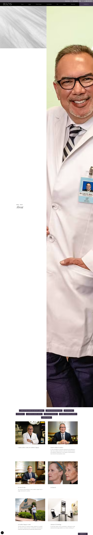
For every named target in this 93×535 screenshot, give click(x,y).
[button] (2, 532)
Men (57, 4)
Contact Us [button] (83, 534)
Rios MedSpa (49, 4)
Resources (73, 4)
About (30, 4)
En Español (75, 1)
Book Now (67, 1)
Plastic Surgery (39, 4)
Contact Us (86, 4)
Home (22, 4)
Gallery (64, 4)
